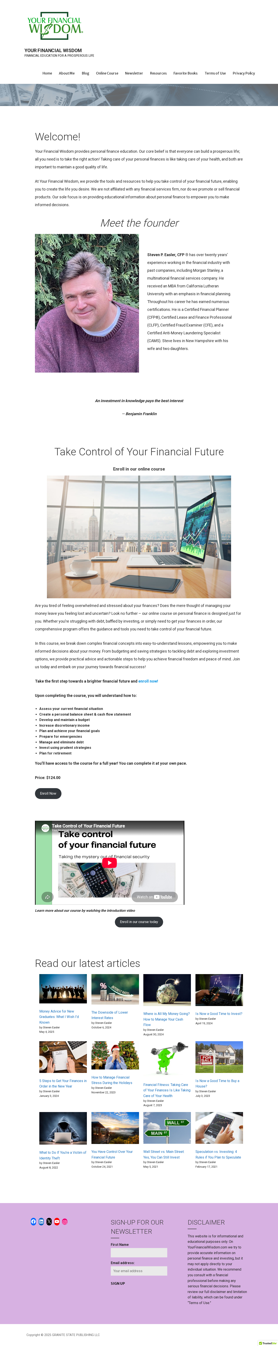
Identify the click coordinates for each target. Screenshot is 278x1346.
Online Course (107, 73)
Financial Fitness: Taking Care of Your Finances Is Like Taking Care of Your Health (166, 1090)
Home (47, 73)
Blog (85, 73)
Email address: (123, 1263)
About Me (67, 73)
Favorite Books (186, 73)
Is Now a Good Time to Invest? (218, 1014)
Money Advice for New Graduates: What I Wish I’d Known (59, 1016)
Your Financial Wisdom (53, 50)
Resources (158, 73)
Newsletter (134, 73)
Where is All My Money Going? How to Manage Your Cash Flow (166, 1019)
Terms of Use (215, 73)
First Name (120, 1245)
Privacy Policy (244, 73)
